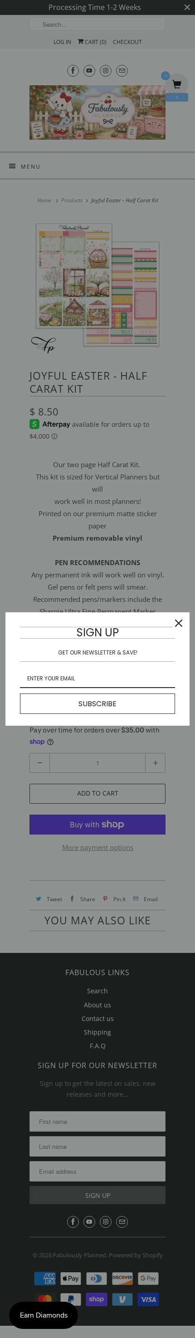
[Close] (179, 623)
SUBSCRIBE (97, 703)
